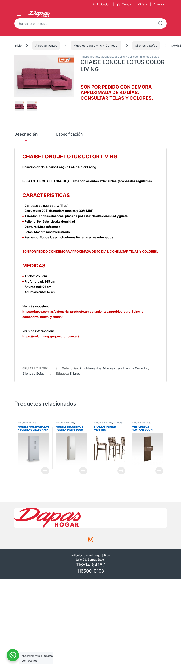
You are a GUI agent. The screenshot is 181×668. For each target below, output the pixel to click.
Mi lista (142, 4)
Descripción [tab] (25, 134)
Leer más (45, 470)
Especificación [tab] (69, 134)
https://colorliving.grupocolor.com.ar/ (50, 336)
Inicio (18, 45)
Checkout (160, 4)
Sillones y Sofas (146, 45)
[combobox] (84, 23)
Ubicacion (103, 4)
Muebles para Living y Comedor (96, 45)
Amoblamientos (46, 45)
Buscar (160, 23)
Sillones (75, 373)
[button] (70, 59)
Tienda (126, 4)
